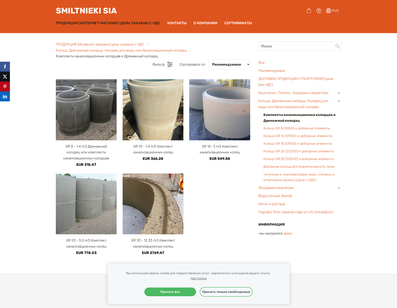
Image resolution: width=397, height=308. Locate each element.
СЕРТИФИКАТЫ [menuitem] (238, 23)
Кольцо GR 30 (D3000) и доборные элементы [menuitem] (298, 159)
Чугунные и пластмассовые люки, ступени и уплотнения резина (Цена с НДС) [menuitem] (298, 177)
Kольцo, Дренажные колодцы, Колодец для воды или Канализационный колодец (121, 50)
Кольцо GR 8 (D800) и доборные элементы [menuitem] (296, 128)
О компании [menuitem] (205, 23)
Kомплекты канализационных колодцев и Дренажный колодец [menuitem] (299, 117)
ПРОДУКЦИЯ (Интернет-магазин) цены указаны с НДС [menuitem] (108, 23)
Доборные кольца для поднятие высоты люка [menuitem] (298, 166)
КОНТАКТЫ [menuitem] (177, 23)
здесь (287, 233)
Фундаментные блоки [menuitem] (276, 188)
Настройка (198, 278)
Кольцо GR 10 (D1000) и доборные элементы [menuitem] (297, 136)
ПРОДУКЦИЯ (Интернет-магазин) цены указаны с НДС (100, 44)
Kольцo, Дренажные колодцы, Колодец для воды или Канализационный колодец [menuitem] (293, 104)
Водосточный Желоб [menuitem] (275, 196)
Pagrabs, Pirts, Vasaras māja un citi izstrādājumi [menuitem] (295, 212)
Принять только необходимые (226, 292)
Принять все (170, 292)
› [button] (338, 93)
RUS (335, 10)
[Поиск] (337, 46)
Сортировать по (192, 64)
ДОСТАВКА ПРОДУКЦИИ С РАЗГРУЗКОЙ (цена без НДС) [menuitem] (295, 82)
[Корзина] (309, 11)
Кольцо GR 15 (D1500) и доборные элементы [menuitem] (297, 144)
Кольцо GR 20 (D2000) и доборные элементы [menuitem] (298, 151)
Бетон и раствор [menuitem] (271, 204)
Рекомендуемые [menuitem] (271, 71)
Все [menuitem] (261, 62)
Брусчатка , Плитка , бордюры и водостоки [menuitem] (293, 93)
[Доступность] (319, 11)
